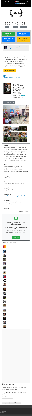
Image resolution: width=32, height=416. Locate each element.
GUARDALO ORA (9, 103)
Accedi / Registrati (8, 34)
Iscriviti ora (16, 237)
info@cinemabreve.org (23, 3)
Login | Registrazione (8, 1)
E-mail (4, 397)
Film (7, 27)
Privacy (27, 6)
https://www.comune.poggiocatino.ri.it (14, 196)
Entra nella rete (9, 70)
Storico (23, 95)
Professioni (23, 27)
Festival (15, 27)
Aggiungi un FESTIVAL (23, 34)
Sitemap (2, 412)
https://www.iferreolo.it (22, 47)
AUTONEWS (3, 411)
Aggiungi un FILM (8, 39)
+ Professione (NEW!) (23, 39)
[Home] (16, 13)
